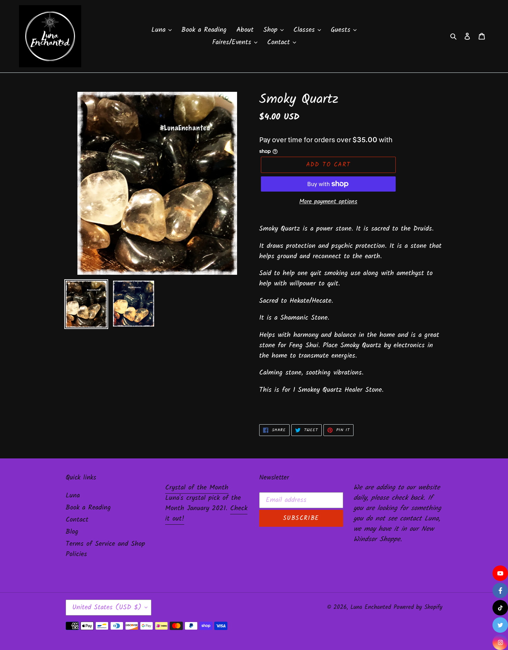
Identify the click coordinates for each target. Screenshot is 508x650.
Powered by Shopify (418, 607)
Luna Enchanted (370, 607)
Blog (72, 531)
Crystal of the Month (196, 487)
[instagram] (500, 642)
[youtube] (500, 573)
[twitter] (500, 625)
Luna (73, 495)
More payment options (328, 201)
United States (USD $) (106, 607)
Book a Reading (88, 507)
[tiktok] (500, 607)
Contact (77, 519)
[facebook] (500, 590)
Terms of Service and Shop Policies (105, 549)
